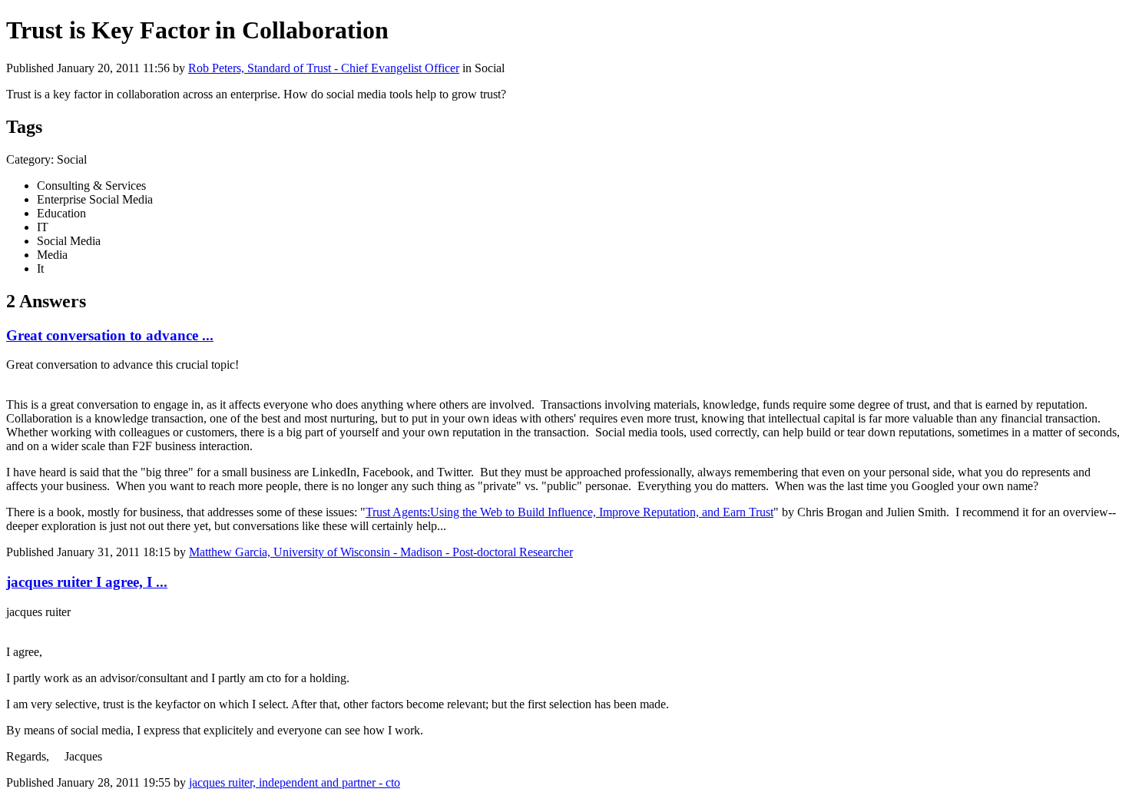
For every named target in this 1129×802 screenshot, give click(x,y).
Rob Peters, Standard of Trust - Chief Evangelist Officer (323, 68)
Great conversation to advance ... (110, 335)
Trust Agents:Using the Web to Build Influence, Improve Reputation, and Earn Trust (569, 512)
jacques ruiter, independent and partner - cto (294, 782)
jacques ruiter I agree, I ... (86, 582)
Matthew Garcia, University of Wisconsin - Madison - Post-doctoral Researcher (381, 551)
